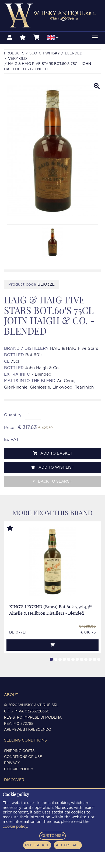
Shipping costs (19, 751)
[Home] (52, 15)
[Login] (9, 38)
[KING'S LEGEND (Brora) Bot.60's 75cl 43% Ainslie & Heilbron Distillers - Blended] (53, 561)
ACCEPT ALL (68, 845)
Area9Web (14, 730)
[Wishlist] (22, 38)
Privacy (12, 763)
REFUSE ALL (37, 845)
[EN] (53, 38)
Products (14, 53)
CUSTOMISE (52, 836)
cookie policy (15, 827)
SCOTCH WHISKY (44, 53)
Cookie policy (18, 769)
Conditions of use (23, 757)
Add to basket (55, 453)
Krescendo (39, 730)
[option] (52, 242)
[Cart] (36, 38)
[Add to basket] (52, 645)
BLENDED (73, 53)
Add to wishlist (55, 467)
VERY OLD (17, 59)
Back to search (54, 481)
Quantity (13, 415)
